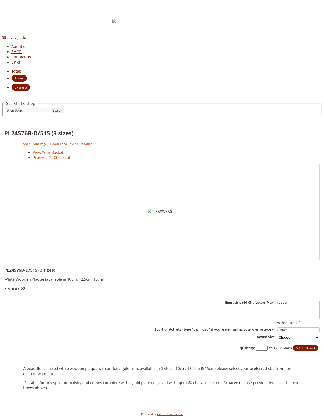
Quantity (247, 348)
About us (19, 46)
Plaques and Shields (64, 144)
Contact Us (21, 57)
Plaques (86, 144)
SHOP (16, 51)
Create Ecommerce (170, 414)
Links (15, 62)
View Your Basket (48, 152)
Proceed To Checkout (51, 157)
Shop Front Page (35, 144)
